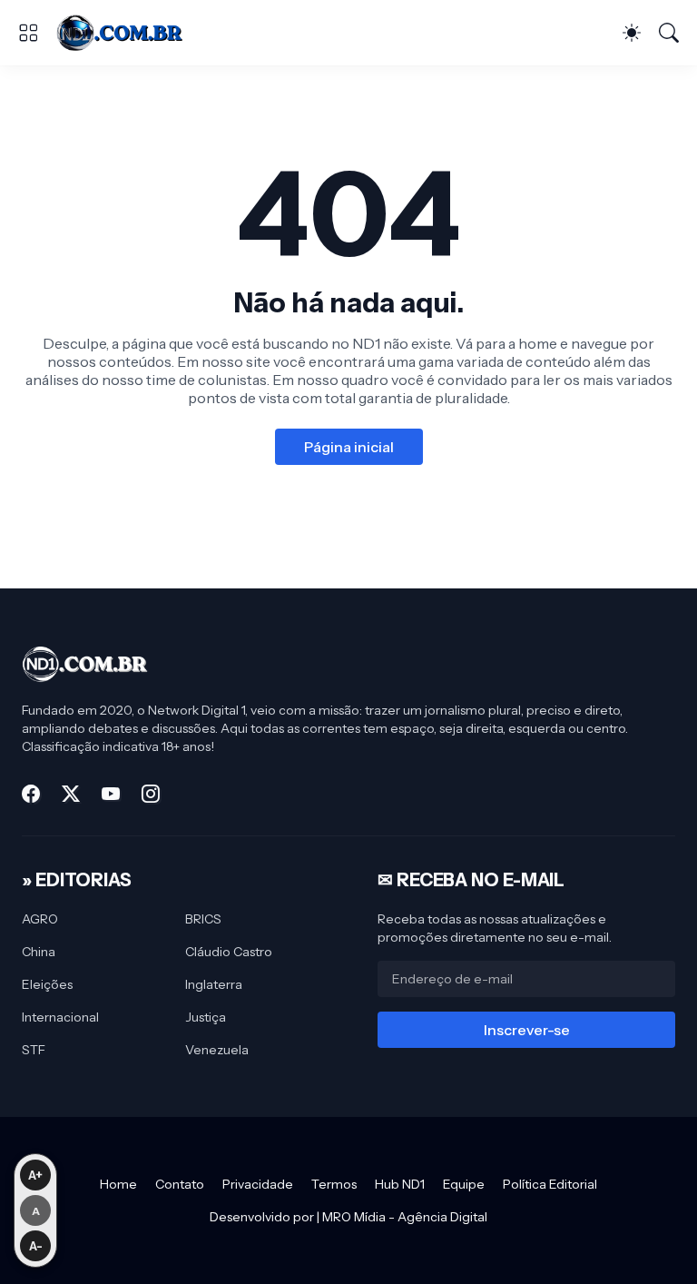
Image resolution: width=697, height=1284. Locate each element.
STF (33, 1050)
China (38, 951)
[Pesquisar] (669, 33)
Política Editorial (550, 1184)
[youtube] (111, 794)
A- (36, 1246)
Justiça (205, 1017)
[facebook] (31, 794)
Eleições (47, 984)
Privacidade (257, 1184)
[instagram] (151, 794)
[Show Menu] (28, 33)
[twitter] (71, 794)
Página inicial (349, 447)
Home (118, 1184)
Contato (179, 1184)
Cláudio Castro (228, 951)
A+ (35, 1175)
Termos (334, 1184)
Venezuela (217, 1050)
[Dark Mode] (632, 33)
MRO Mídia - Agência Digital (404, 1217)
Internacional (60, 1017)
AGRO (40, 919)
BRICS (203, 919)
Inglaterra (213, 984)
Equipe (464, 1184)
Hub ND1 (400, 1184)
